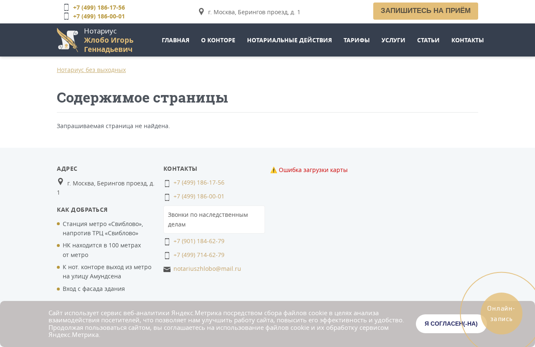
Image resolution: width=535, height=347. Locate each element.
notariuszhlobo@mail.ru (207, 268)
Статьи (428, 40)
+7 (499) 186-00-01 (99, 16)
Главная (175, 40)
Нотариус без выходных (91, 70)
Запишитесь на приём (426, 11)
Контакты (467, 40)
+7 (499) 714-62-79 (198, 255)
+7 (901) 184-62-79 (198, 241)
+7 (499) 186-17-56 (99, 7)
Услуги (393, 40)
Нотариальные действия (289, 40)
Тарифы (357, 40)
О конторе (218, 40)
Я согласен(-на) (451, 323)
